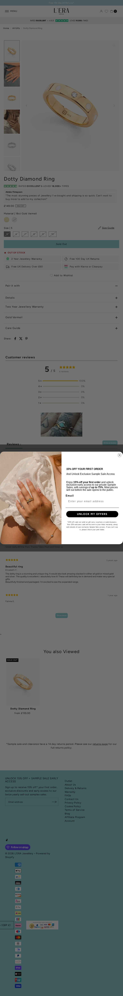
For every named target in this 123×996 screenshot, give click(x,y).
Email (70, 495)
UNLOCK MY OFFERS (92, 514)
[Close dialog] (120, 455)
